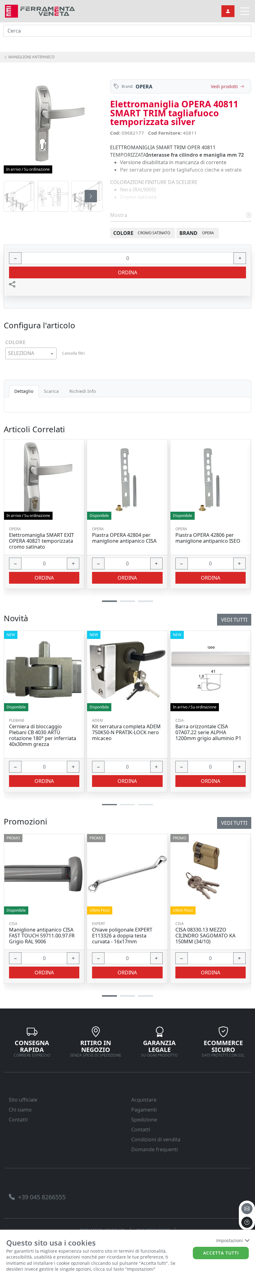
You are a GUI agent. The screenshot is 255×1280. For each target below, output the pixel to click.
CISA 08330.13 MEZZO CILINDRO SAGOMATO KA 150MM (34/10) (205, 936)
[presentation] (15, 196)
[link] (40, 10)
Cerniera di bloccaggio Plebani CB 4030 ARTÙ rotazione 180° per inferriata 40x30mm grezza (42, 736)
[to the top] (247, 1222)
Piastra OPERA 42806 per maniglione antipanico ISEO (207, 538)
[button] (109, 996)
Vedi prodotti (224, 86)
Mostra (119, 215)
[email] (247, 1208)
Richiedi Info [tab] (82, 391)
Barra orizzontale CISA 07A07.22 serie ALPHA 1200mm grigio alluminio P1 (208, 733)
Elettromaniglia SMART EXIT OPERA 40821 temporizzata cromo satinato (41, 541)
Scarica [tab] (51, 391)
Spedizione (144, 1119)
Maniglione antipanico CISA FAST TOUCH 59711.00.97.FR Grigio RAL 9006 (42, 936)
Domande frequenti (154, 1149)
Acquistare (143, 1099)
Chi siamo (20, 1109)
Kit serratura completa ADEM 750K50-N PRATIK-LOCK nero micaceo (126, 733)
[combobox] (31, 353)
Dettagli (42, 874)
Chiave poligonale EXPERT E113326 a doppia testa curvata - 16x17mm (122, 936)
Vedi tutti (234, 823)
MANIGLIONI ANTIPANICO (30, 57)
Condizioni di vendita (155, 1139)
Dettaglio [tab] (23, 391)
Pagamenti (144, 1109)
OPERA (144, 86)
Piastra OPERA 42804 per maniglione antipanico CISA (124, 538)
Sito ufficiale (23, 1099)
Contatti (18, 1119)
